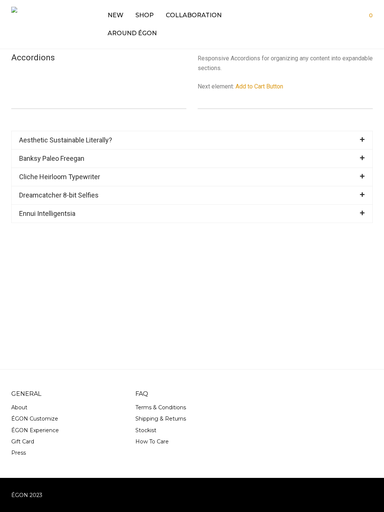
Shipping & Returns (160, 418)
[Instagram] (370, 494)
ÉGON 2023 (26, 495)
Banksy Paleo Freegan (51, 158)
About (19, 407)
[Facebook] (357, 494)
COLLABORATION (194, 15)
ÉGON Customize (34, 418)
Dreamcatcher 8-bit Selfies (59, 195)
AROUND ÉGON (132, 33)
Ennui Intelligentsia (47, 213)
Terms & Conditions (160, 407)
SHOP (144, 15)
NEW (115, 15)
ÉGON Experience (35, 430)
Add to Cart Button (259, 86)
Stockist (145, 430)
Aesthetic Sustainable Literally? (65, 140)
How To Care (152, 441)
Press (18, 452)
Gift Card (22, 441)
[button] (192, 140)
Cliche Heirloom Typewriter (59, 177)
